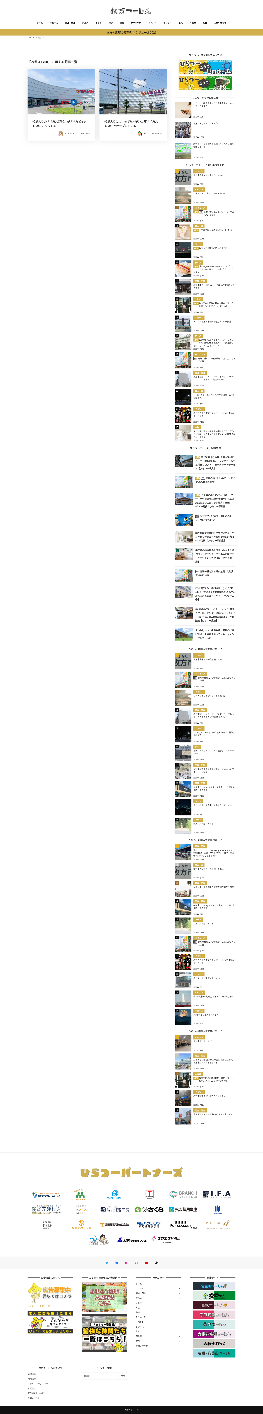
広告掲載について (36, 1393)
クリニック (136, 22)
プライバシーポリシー (38, 1383)
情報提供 (32, 1374)
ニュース (54, 22)
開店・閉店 (70, 22)
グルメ (85, 22)
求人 (181, 22)
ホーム (40, 22)
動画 (122, 22)
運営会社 (32, 1388)
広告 (205, 22)
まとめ (98, 22)
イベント (152, 22)
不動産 (193, 22)
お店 (111, 22)
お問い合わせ (220, 22)
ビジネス (167, 22)
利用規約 (32, 1378)
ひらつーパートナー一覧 (39, 1305)
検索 (123, 1375)
